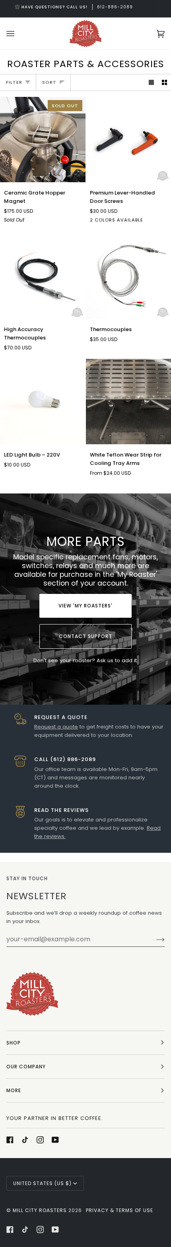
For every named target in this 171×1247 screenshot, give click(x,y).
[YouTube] (55, 1139)
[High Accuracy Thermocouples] (43, 276)
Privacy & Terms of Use (119, 1210)
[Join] (154, 939)
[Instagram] (40, 1139)
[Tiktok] (25, 1139)
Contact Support (85, 636)
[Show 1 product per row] (151, 82)
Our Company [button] (26, 1066)
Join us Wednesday (89, 7)
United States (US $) (42, 1183)
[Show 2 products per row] (164, 82)
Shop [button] (13, 1042)
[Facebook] (10, 1139)
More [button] (13, 1090)
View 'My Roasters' (85, 605)
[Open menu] (18, 33)
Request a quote (56, 726)
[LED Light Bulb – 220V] (43, 401)
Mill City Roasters (40, 1210)
